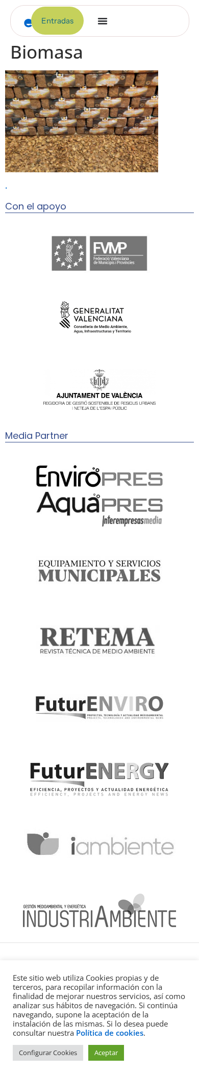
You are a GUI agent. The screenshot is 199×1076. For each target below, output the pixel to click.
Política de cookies (109, 1033)
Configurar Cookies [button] (48, 1052)
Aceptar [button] (106, 1052)
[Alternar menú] (102, 21)
